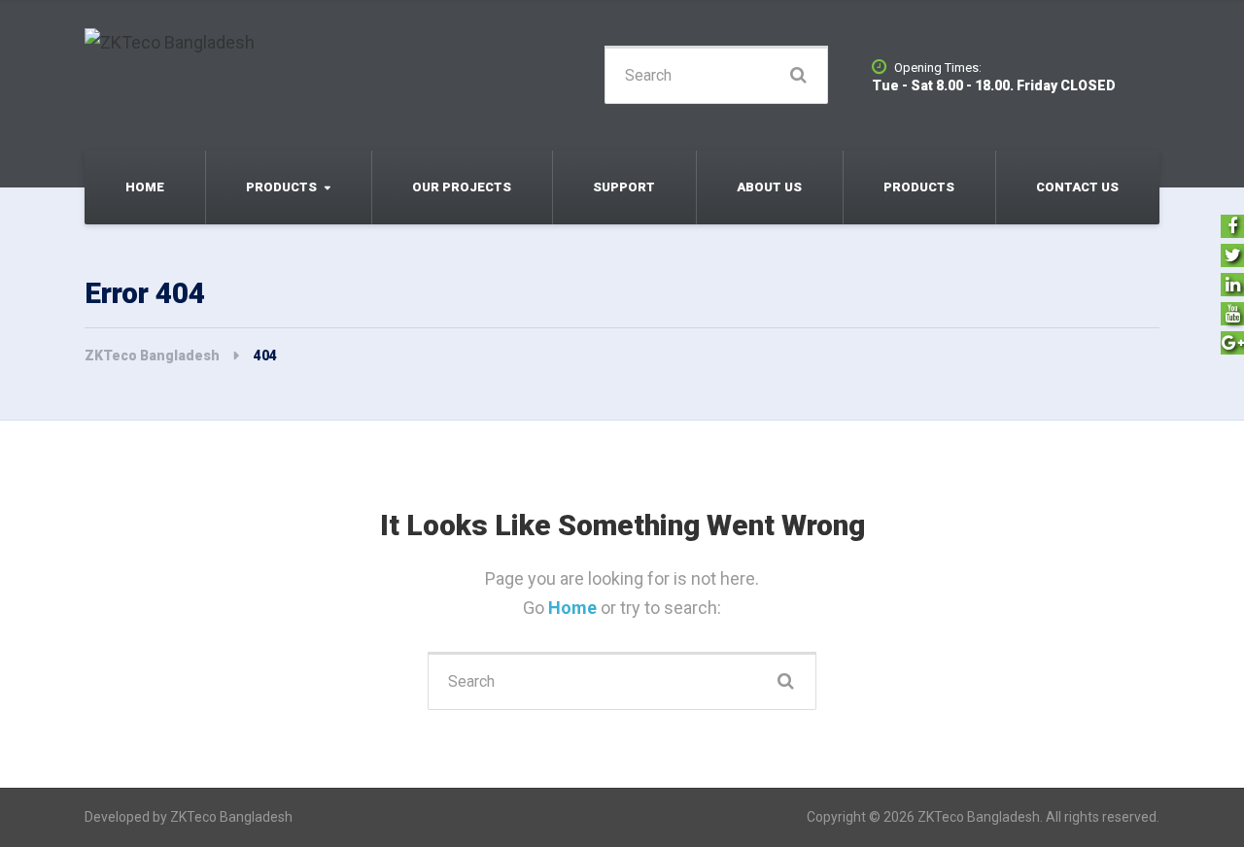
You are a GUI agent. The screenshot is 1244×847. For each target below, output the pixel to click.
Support (624, 187)
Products (281, 187)
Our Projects (461, 187)
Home (144, 187)
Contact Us (1077, 187)
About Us (769, 187)
